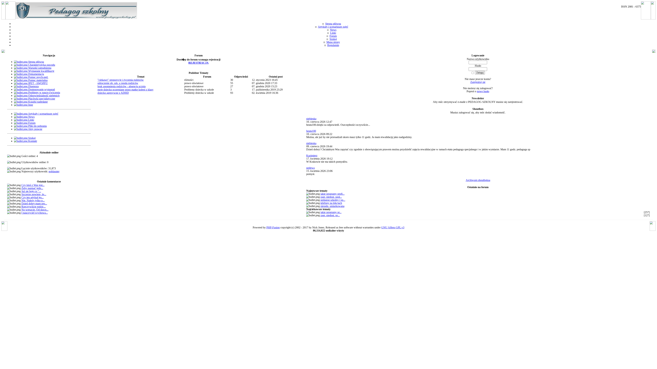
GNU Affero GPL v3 (392, 227)
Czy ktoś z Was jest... (32, 185)
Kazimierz (311, 155)
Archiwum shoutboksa (478, 180)
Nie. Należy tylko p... (33, 200)
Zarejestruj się (477, 82)
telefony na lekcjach (331, 203)
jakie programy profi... (332, 193)
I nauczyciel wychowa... (34, 212)
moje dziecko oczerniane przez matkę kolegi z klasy (125, 89)
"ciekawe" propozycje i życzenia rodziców (121, 79)
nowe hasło (483, 91)
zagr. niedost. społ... (331, 196)
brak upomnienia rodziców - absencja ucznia (122, 86)
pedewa (310, 167)
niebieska (311, 118)
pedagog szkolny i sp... (332, 200)
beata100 (311, 130)
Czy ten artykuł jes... (32, 197)
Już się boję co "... (31, 191)
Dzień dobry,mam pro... (34, 203)
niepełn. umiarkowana (332, 206)
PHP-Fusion (273, 227)
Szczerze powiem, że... (33, 194)
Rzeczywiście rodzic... (33, 206)
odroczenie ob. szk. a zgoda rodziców (118, 83)
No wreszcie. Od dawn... (34, 209)
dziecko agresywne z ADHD (113, 92)
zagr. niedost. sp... (330, 215)
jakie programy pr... (331, 212)
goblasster (54, 171)
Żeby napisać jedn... (32, 188)
